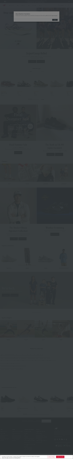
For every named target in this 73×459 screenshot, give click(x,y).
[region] (36, 457)
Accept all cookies (60, 456)
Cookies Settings (51, 456)
